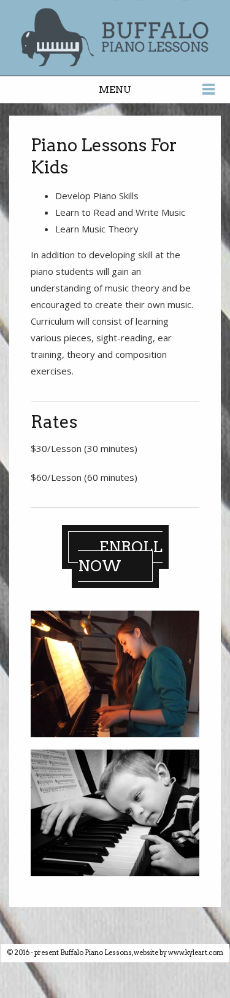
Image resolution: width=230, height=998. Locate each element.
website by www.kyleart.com (178, 952)
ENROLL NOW (120, 556)
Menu (115, 89)
